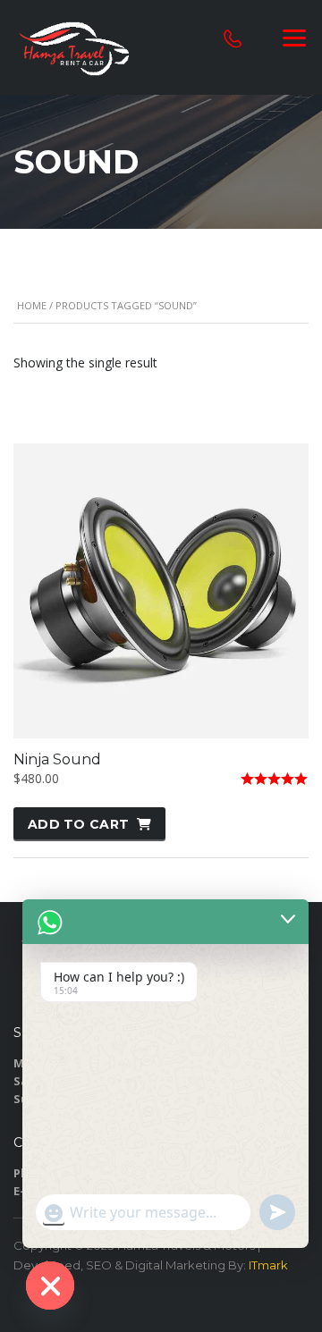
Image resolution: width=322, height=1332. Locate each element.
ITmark (268, 1265)
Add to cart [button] (78, 824)
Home (32, 305)
